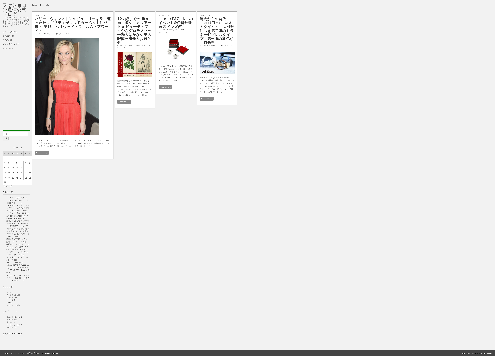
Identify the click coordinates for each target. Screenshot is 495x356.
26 (17, 177)
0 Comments (71, 34)
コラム (9, 303)
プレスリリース (12, 292)
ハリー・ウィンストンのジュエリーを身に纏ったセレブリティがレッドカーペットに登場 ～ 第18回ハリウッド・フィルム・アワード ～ (73, 24)
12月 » (12, 186)
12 (17, 168)
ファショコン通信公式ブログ (15, 9)
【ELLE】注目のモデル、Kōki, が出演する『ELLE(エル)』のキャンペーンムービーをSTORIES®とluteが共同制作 (18, 268)
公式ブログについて (11, 32)
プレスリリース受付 (11, 44)
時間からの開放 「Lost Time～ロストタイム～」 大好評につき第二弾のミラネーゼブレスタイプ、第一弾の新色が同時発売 (217, 30)
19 (17, 173)
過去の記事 (7, 40)
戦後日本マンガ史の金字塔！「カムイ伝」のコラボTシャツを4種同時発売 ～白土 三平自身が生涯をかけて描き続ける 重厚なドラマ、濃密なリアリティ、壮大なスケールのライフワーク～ (17, 229)
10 (9, 168)
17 (9, 173)
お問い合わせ (8, 48)
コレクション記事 (13, 295)
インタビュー (11, 298)
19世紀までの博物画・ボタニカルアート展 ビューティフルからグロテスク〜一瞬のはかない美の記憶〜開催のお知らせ (134, 30)
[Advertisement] (16, 92)
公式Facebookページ (12, 333)
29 (30, 177)
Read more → (41, 153)
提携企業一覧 (8, 36)
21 (26, 173)
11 (13, 168)
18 (13, 173)
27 (21, 177)
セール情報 (10, 300)
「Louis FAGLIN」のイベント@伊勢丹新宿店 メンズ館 (176, 22)
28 (26, 177)
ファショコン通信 (13, 305)
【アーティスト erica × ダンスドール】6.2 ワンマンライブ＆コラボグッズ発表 (17, 278)
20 (21, 173)
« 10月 (5, 186)
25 (13, 177)
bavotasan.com (485, 353)
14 (26, 168)
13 (21, 168)
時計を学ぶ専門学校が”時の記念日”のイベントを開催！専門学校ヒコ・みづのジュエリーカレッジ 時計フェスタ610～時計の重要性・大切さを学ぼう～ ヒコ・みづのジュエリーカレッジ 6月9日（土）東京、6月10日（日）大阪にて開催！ (17, 249)
